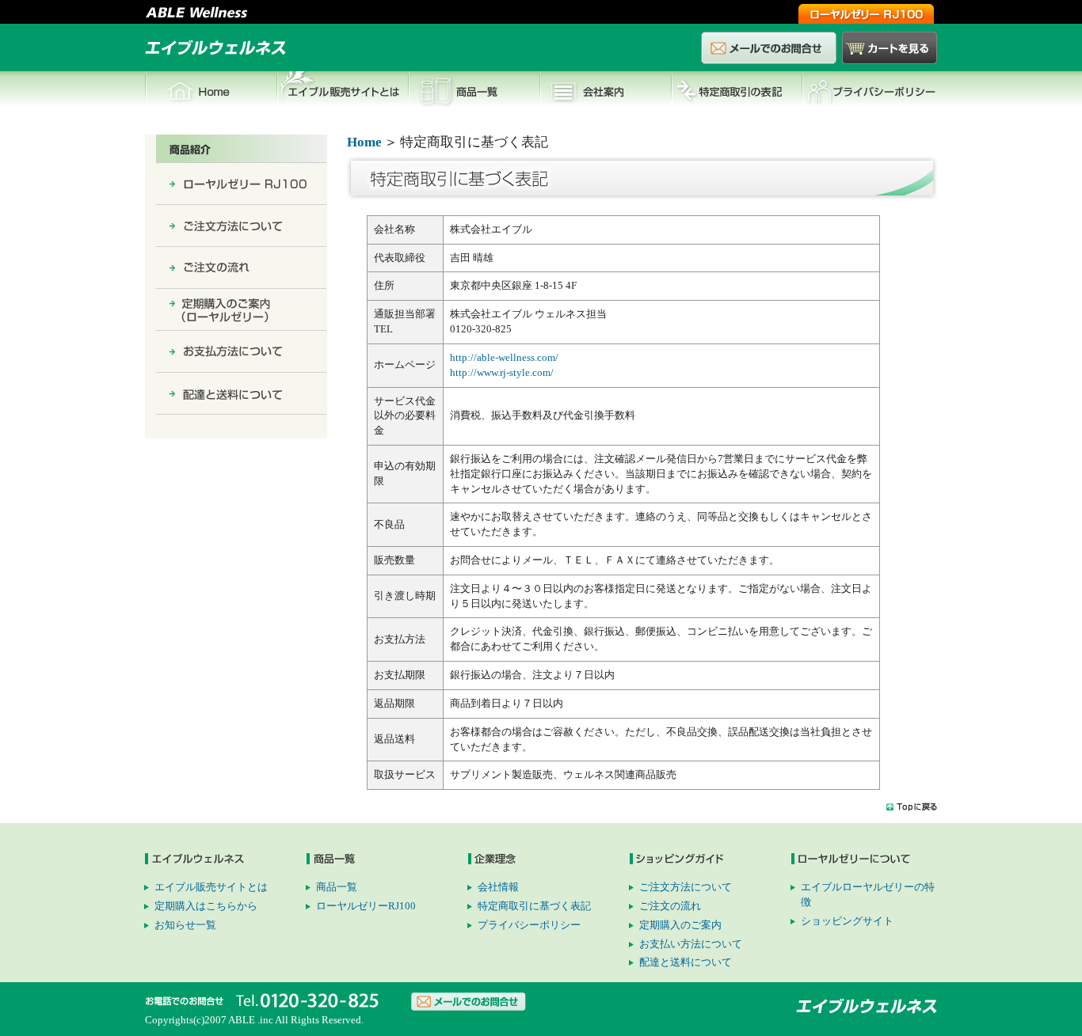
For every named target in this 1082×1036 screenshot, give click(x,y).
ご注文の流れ (670, 906)
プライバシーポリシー (869, 91)
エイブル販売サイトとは (342, 91)
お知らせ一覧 (185, 925)
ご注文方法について (685, 887)
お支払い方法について (690, 944)
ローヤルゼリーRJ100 (366, 906)
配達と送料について (685, 962)
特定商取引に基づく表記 (534, 906)
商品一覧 (473, 91)
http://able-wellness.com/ (504, 357)
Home (210, 91)
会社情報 (605, 91)
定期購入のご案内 (680, 925)
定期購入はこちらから (205, 906)
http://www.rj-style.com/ (502, 372)
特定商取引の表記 (736, 91)
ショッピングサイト (847, 921)
